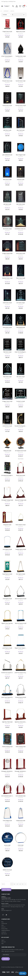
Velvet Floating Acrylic (21, 746)
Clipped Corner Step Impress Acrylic (7, 623)
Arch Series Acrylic (21, 302)
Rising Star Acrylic (7, 524)
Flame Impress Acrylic (21, 524)
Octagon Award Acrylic (7, 253)
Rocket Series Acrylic (7, 105)
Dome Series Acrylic (20, 253)
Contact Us (3, 932)
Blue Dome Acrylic (7, 179)
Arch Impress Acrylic (7, 549)
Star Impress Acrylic (20, 574)
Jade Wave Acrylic (7, 130)
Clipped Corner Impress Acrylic (21, 648)
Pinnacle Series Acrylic (7, 81)
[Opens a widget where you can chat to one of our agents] (23, 973)
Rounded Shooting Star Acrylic (21, 426)
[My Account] (16, 6)
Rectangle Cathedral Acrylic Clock (7, 771)
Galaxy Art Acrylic (7, 450)
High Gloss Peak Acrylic (7, 722)
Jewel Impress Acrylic (7, 648)
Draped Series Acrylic (7, 31)
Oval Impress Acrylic (7, 598)
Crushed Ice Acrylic (20, 401)
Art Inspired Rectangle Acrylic (7, 475)
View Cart (3, 941)
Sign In (2, 940)
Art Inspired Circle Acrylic (20, 450)
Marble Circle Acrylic (7, 869)
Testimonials (4, 923)
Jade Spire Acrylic (7, 204)
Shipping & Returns (5, 930)
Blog (2, 921)
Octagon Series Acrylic (7, 401)
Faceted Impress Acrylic (20, 697)
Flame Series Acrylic (20, 278)
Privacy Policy (4, 928)
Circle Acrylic (20, 845)
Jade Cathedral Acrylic (7, 154)
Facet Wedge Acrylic (7, 820)
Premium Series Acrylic (21, 105)
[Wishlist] (20, 6)
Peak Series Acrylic (7, 376)
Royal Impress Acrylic (7, 574)
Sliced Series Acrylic (7, 228)
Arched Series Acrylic (7, 426)
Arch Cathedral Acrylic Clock (7, 796)
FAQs (2, 925)
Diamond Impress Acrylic (20, 598)
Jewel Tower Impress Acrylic (7, 697)
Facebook (3, 914)
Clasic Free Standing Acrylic (21, 352)
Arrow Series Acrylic (7, 327)
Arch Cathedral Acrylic (21, 796)
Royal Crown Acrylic (20, 475)
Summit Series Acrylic (20, 81)
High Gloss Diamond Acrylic (21, 722)
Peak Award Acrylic (20, 327)
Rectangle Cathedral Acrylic (21, 771)
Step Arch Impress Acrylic (20, 623)
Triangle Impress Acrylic (20, 549)
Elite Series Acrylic (21, 376)
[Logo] (6, 6)
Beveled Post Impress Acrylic (7, 672)
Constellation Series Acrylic (21, 228)
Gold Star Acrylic (20, 179)
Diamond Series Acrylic (7, 278)
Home (1, 11)
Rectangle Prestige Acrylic (7, 500)
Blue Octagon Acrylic (20, 154)
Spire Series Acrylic (20, 204)
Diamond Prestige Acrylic (20, 500)
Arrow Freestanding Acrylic (7, 56)
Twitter (6, 914)
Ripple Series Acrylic (20, 31)
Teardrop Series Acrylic (20, 56)
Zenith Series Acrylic (7, 302)
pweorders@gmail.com (6, 910)
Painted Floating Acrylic (7, 746)
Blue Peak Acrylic (21, 130)
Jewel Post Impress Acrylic (21, 672)
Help (2, 943)
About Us (3, 927)
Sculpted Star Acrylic (20, 820)
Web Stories (4, 933)
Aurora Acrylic (7, 845)
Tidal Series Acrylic (7, 352)
